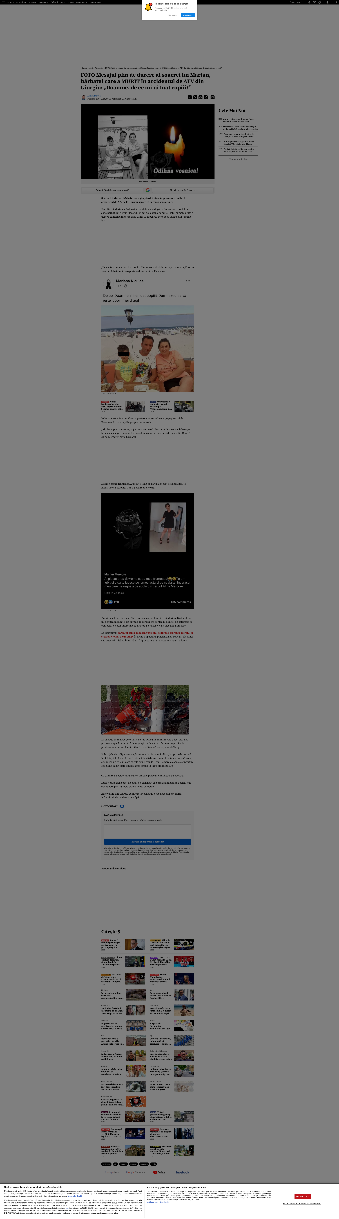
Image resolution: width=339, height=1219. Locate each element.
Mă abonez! (188, 15)
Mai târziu (172, 15)
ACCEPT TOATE (303, 1197)
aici (67, 1208)
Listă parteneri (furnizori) (158, 1202)
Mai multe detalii (75, 1196)
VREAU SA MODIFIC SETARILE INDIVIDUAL (302, 1204)
